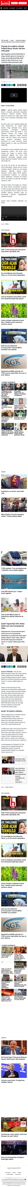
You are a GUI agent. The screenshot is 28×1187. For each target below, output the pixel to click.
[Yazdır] (18, 85)
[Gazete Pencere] (5, 3)
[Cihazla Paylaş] (14, 85)
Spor (25, 8)
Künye (14, 1172)
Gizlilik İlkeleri (10, 1174)
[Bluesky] (7, 85)
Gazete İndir (23, 3)
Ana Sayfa (5, 40)
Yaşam (12, 40)
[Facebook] (2, 85)
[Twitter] (5, 85)
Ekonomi (12, 8)
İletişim (19, 1172)
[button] (21, 85)
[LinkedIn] (9, 85)
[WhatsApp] (12, 85)
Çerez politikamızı (21, 1182)
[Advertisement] (14, 452)
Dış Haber (19, 8)
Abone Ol (14, 3)
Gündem (5, 8)
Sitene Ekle (18, 1174)
